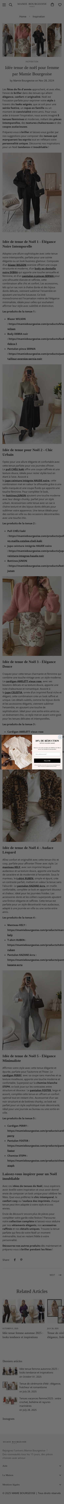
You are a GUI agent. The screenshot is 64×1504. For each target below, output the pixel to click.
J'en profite (47, 760)
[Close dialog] (60, 737)
